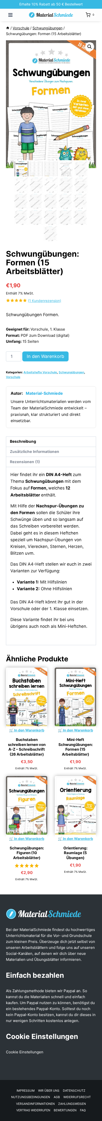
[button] (89, 46)
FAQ (83, 1110)
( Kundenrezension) (44, 300)
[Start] (7, 28)
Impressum (26, 1090)
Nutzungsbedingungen (30, 1097)
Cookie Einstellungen (24, 1052)
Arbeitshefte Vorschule (40, 372)
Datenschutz (74, 1090)
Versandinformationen (35, 1104)
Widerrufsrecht (77, 1097)
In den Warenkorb (45, 356)
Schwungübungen (71, 372)
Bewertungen (65, 1110)
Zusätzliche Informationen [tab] (34, 451)
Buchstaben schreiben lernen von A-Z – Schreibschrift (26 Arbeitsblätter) (27, 747)
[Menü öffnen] (10, 15)
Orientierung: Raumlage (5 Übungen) (75, 853)
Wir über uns (48, 1090)
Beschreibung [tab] (23, 441)
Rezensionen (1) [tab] (25, 461)
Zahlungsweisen (72, 1104)
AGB (57, 1097)
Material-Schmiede (44, 393)
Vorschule (13, 377)
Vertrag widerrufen (33, 1110)
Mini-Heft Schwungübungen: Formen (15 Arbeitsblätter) (75, 747)
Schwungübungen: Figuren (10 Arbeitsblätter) (27, 853)
